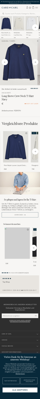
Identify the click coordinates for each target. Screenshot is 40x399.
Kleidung (5, 41)
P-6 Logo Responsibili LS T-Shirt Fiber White (30, 35)
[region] (20, 284)
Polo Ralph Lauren (6, 33)
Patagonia (17, 32)
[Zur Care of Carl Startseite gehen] (10, 7)
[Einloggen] (27, 7)
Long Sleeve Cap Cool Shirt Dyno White (18, 35)
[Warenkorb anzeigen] (33, 8)
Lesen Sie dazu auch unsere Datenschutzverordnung (20, 321)
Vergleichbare (20, 123)
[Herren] (17, 243)
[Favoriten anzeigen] (30, 8)
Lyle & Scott (6, 93)
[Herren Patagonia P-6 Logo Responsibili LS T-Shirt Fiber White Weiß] (31, 23)
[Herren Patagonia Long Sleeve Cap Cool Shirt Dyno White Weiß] (19, 23)
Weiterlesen (20, 374)
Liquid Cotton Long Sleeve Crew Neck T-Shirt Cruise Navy (6, 35)
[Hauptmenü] (37, 7)
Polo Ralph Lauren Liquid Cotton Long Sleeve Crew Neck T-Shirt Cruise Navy (15, 165)
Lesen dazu (19, 215)
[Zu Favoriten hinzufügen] (25, 133)
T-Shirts (12, 41)
